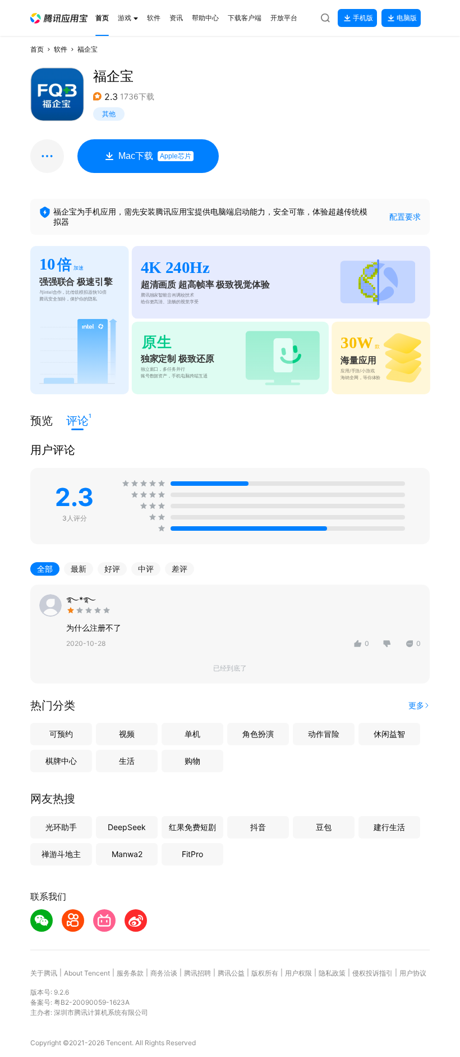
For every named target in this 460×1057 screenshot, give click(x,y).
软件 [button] (60, 49)
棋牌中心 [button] (61, 761)
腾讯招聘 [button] (197, 973)
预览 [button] (41, 420)
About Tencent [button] (87, 973)
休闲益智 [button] (389, 734)
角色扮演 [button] (258, 734)
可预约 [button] (61, 734)
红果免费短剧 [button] (192, 827)
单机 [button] (192, 734)
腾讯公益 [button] (231, 973)
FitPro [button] (192, 854)
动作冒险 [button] (323, 734)
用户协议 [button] (412, 973)
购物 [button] (192, 761)
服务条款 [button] (130, 973)
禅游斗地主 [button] (61, 854)
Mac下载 (154, 156)
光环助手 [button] (61, 827)
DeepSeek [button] (127, 827)
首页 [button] (37, 49)
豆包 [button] (324, 827)
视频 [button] (127, 734)
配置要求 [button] (405, 216)
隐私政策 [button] (332, 973)
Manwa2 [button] (127, 854)
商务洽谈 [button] (163, 973)
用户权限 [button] (298, 973)
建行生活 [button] (389, 827)
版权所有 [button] (264, 973)
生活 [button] (127, 761)
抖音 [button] (258, 827)
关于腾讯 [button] (43, 973)
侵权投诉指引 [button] (372, 973)
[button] (59, 18)
